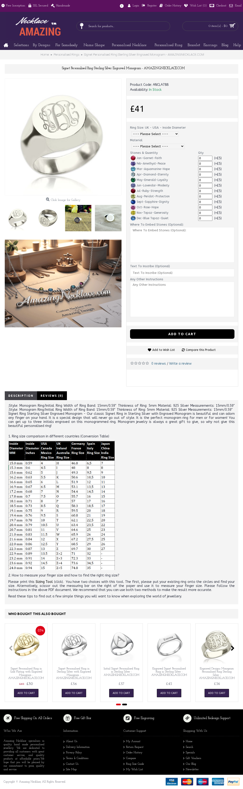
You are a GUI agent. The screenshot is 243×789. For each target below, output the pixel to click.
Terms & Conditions (77, 758)
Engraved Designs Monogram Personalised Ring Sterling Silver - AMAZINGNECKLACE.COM (217, 673)
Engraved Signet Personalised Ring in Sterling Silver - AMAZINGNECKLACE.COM (169, 671)
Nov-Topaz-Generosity (152, 212)
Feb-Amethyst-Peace (151, 163)
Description (20, 395)
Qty (201, 153)
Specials (190, 752)
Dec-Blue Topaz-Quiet (152, 218)
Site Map (71, 769)
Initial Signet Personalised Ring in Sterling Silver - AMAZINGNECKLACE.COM (121, 671)
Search (189, 747)
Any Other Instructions (146, 279)
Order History (134, 752)
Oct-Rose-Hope (148, 207)
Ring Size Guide (135, 764)
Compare (131, 758)
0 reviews (158, 364)
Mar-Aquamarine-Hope (153, 169)
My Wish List (134, 769)
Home (189, 741)
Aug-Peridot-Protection (153, 196)
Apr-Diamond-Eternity (152, 174)
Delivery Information (78, 747)
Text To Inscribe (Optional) (150, 266)
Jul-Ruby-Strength (150, 191)
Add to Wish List (163, 350)
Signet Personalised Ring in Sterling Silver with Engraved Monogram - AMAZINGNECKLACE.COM (74, 673)
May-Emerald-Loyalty (152, 180)
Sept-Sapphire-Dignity (153, 201)
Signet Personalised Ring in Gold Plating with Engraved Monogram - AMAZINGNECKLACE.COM (26, 673)
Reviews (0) (52, 395)
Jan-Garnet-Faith (149, 158)
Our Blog (191, 764)
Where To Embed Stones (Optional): (157, 224)
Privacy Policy (74, 752)
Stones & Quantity (144, 153)
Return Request (135, 747)
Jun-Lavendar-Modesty (153, 185)
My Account (133, 741)
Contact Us (72, 764)
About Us (71, 741)
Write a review (180, 364)
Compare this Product (201, 350)
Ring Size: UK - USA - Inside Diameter (158, 127)
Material (136, 140)
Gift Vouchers (193, 758)
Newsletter (192, 769)
